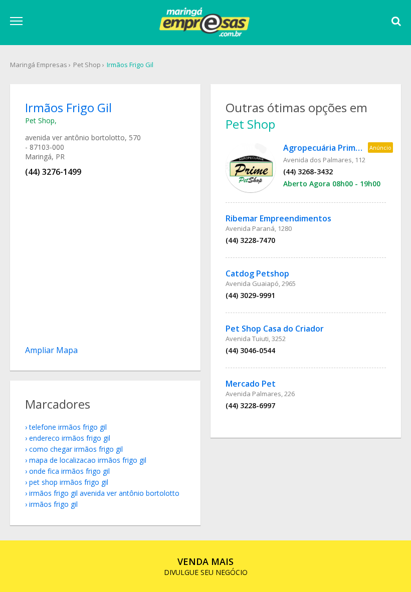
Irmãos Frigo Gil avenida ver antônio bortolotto (104, 493)
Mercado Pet (251, 383)
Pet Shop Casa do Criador (275, 328)
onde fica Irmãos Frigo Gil (69, 471)
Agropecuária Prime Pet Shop (340, 147)
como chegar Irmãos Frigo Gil (76, 449)
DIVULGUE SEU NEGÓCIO (206, 566)
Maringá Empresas (38, 64)
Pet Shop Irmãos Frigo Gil (68, 482)
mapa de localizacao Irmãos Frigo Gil (87, 460)
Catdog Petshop (257, 273)
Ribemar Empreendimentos (278, 218)
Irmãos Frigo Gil (130, 64)
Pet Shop (87, 64)
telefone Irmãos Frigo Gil (68, 427)
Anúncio (380, 147)
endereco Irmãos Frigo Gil (69, 438)
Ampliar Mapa (51, 350)
